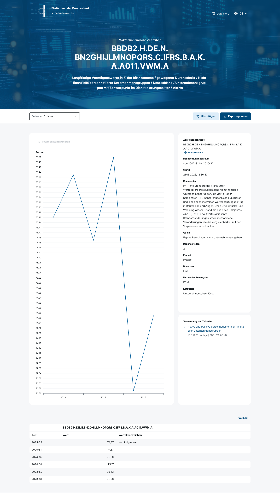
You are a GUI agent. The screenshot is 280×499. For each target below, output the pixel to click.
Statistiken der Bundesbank (70, 8)
